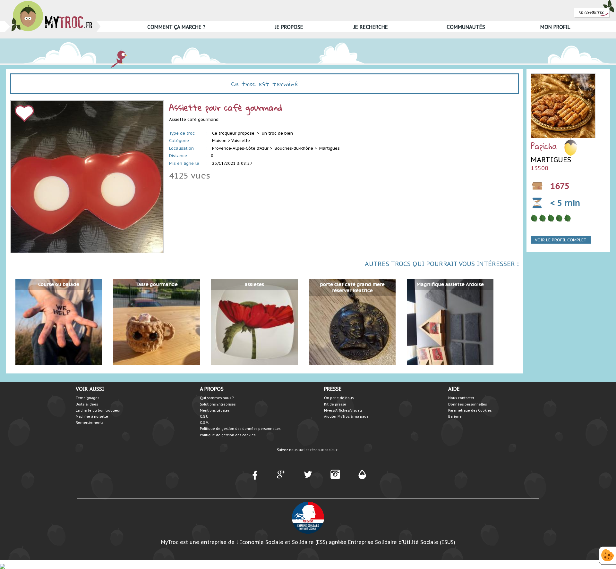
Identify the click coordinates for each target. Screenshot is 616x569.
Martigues (329, 148)
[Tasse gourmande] (156, 321)
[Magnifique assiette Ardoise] (450, 321)
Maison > (221, 140)
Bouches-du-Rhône (294, 148)
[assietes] (254, 321)
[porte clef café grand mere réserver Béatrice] (352, 321)
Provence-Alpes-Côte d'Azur (240, 148)
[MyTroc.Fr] (51, 2)
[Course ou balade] (58, 321)
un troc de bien (277, 133)
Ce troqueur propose (234, 133)
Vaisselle (240, 140)
